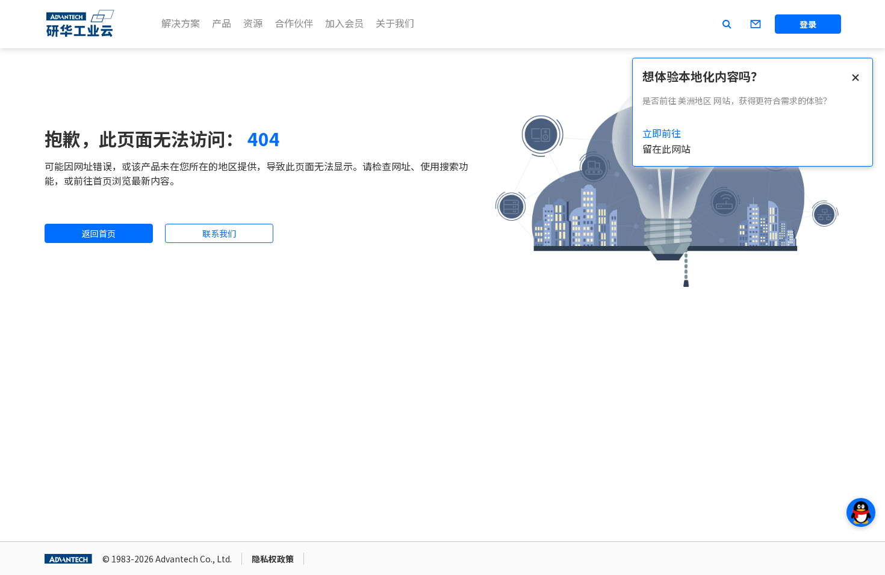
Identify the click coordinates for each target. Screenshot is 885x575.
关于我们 (395, 23)
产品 (221, 23)
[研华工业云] (81, 24)
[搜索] (726, 24)
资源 (252, 23)
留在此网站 (666, 148)
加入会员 (344, 23)
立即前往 (661, 133)
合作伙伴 (294, 23)
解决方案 (180, 23)
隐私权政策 (273, 559)
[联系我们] (755, 24)
